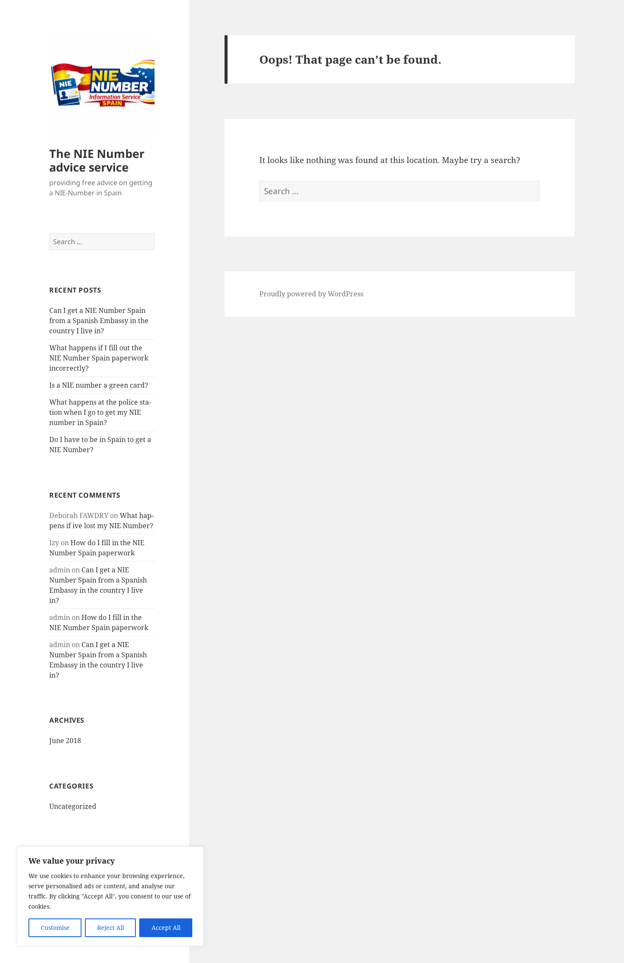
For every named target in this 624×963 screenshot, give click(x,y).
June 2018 (65, 740)
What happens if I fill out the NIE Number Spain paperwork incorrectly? (98, 358)
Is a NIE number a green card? (98, 385)
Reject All (110, 928)
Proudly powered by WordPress (311, 293)
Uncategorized (72, 806)
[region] (110, 896)
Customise (55, 928)
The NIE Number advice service (96, 160)
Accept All (166, 928)
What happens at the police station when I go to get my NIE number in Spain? (100, 412)
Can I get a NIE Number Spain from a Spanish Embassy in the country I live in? (99, 320)
